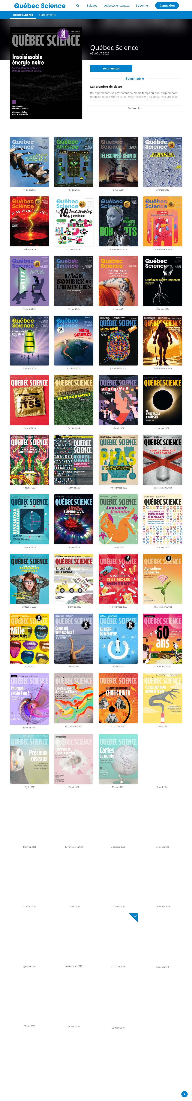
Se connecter (111, 68)
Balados (92, 5)
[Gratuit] (133, 917)
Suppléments (47, 14)
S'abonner (142, 5)
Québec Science (23, 14)
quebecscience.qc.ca (117, 5)
